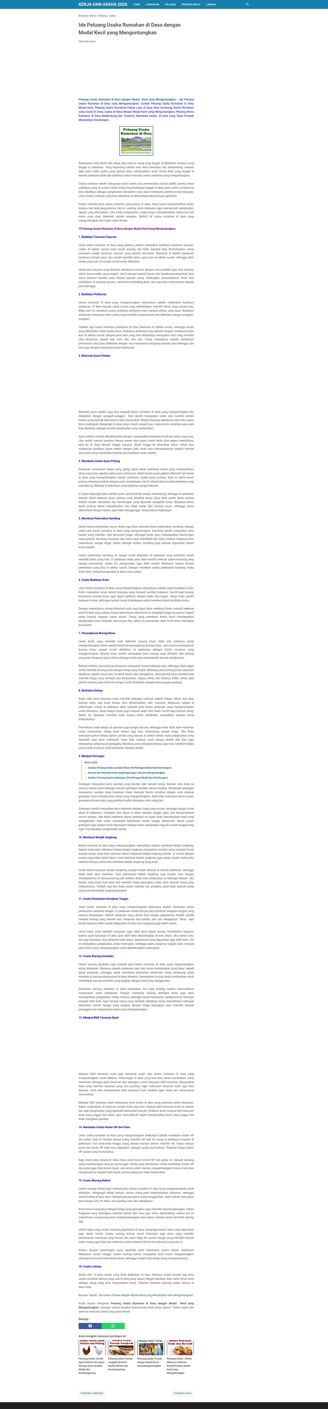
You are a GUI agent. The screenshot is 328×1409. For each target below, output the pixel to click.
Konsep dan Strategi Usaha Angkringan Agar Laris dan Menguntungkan (126, 772)
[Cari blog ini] (247, 4)
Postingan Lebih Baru (92, 1393)
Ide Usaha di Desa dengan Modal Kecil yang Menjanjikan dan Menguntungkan (146, 1295)
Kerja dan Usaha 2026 (103, 4)
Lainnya (211, 4)
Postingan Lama (182, 1393)
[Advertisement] (136, 71)
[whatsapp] (113, 1326)
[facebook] (90, 1326)
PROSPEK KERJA (191, 4)
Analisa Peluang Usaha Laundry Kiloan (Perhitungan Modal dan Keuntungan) (130, 767)
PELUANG (170, 4)
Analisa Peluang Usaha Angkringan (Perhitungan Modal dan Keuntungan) (128, 777)
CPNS (137, 4)
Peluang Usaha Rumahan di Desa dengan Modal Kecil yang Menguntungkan (127, 99)
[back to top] (321, 1401)
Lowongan (152, 4)
